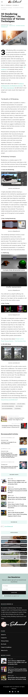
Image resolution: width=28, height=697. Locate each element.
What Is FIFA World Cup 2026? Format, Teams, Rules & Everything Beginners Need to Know (17, 514)
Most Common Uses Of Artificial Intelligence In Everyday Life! (9, 467)
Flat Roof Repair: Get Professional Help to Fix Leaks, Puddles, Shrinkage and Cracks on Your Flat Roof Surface (9, 455)
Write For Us (4, 650)
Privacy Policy (22, 596)
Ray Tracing (19, 406)
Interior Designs (20, 25)
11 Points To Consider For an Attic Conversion (8, 443)
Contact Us (4, 638)
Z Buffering (18, 408)
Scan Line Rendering (7, 408)
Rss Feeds (3, 644)
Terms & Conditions (6, 647)
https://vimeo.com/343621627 (9, 400)
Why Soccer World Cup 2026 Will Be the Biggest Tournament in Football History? (17, 490)
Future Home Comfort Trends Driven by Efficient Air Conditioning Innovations (17, 506)
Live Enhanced (8, 526)
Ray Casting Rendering (8, 406)
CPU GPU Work (21, 403)
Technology (4, 26)
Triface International (8, 88)
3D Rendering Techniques (8, 403)
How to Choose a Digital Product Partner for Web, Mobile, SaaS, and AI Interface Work (17, 482)
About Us (3, 635)
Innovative (12, 25)
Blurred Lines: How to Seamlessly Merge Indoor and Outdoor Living (17, 498)
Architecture (4, 25)
